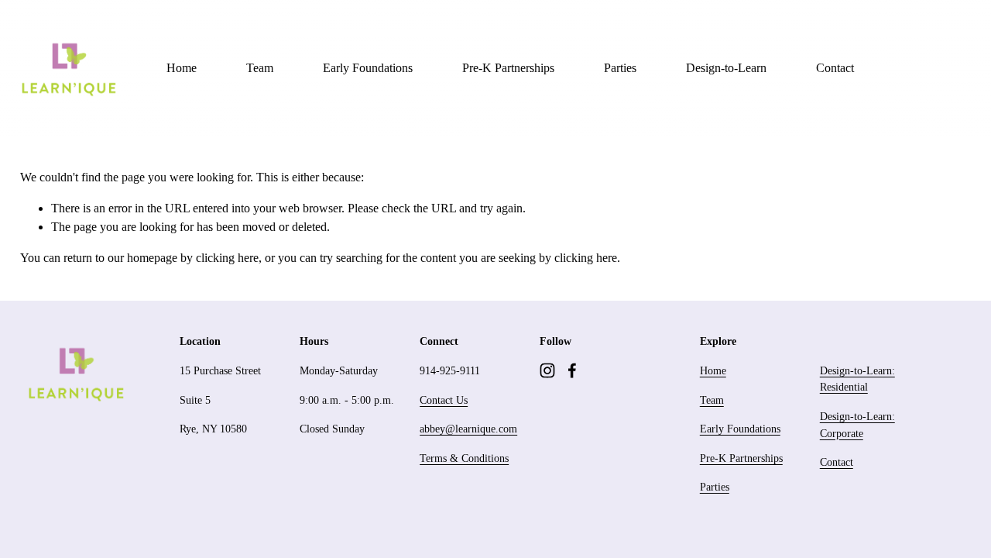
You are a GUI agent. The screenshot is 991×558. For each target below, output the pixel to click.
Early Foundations (368, 67)
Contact (835, 67)
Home (181, 67)
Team (259, 67)
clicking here (227, 257)
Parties (620, 67)
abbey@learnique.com (468, 428)
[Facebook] (572, 370)
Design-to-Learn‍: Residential (857, 379)
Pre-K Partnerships (508, 67)
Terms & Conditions (464, 458)
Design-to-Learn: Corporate (857, 424)
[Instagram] (547, 370)
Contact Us (444, 400)
